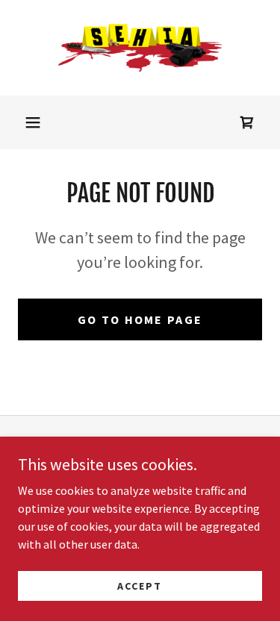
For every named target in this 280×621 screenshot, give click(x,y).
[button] (33, 122)
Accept (139, 585)
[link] (140, 48)
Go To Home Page (140, 319)
